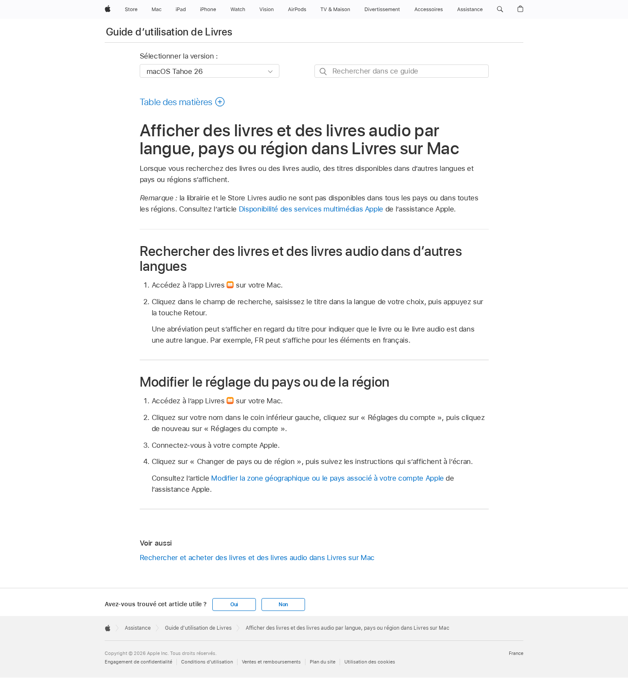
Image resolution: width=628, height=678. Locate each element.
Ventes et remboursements (271, 662)
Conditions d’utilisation (207, 662)
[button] (500, 9)
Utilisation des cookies (369, 662)
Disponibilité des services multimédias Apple (311, 209)
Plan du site (322, 662)
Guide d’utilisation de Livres (169, 32)
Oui (234, 605)
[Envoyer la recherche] (323, 71)
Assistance (138, 628)
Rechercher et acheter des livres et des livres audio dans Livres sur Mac (257, 557)
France (516, 653)
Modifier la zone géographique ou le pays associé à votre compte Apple (327, 478)
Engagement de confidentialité (138, 662)
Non (283, 605)
